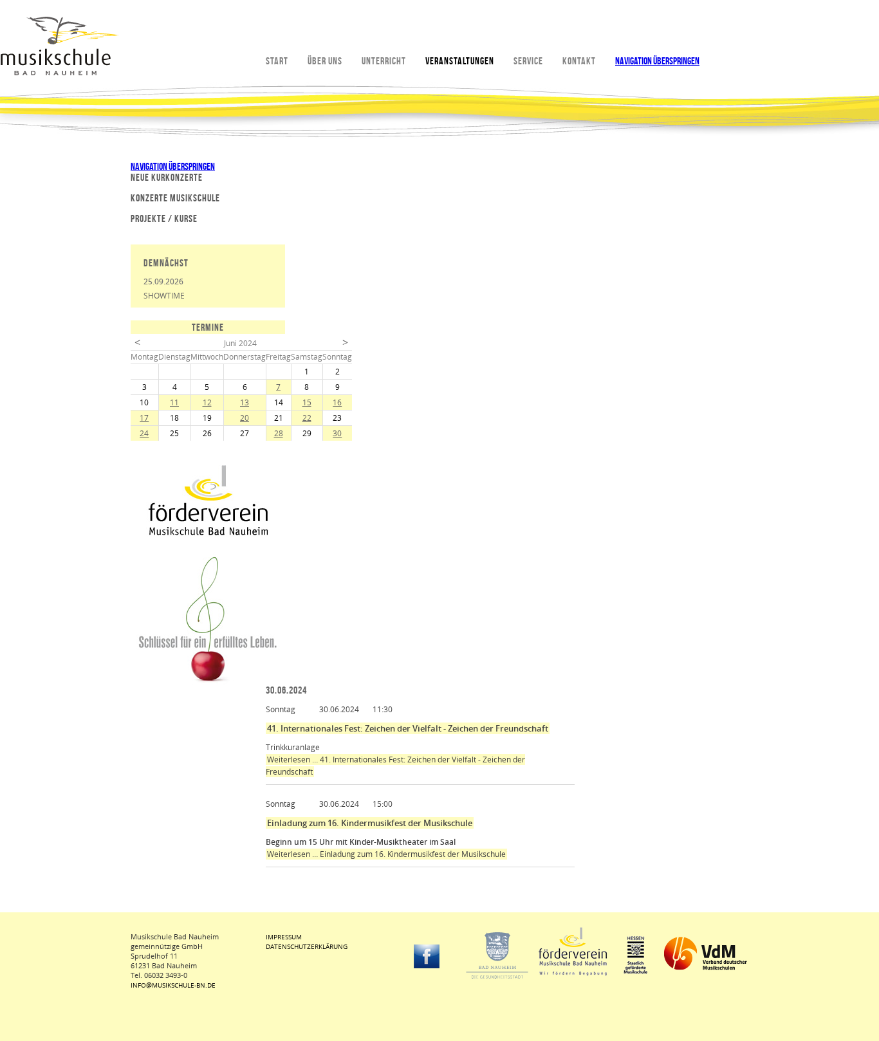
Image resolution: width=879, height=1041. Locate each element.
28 (278, 433)
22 (306, 417)
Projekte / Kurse (164, 218)
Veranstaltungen (459, 60)
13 (244, 402)
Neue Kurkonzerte (167, 177)
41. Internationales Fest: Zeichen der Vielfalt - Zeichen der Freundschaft (407, 728)
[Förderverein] (208, 533)
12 (207, 402)
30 (337, 433)
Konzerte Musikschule (175, 197)
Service (528, 60)
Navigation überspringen (657, 60)
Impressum (284, 936)
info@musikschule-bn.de (173, 985)
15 (306, 402)
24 (144, 433)
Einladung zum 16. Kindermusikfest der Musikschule (369, 823)
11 (174, 402)
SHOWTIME (164, 295)
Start (277, 60)
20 (244, 417)
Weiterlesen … (386, 854)
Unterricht (384, 60)
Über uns (325, 60)
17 (144, 417)
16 (337, 402)
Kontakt (579, 60)
